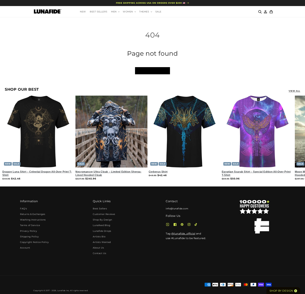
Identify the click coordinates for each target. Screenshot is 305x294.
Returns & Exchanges (32, 214)
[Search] (260, 11)
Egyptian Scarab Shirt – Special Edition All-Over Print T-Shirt (256, 173)
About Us (98, 247)
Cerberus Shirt (158, 171)
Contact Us (99, 253)
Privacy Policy (28, 231)
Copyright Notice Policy (34, 242)
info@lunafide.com (177, 208)
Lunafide (61, 290)
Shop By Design (102, 219)
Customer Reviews (104, 214)
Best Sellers (100, 208)
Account (25, 247)
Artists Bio (99, 236)
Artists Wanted (102, 242)
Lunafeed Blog (101, 225)
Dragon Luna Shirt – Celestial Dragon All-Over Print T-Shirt (37, 173)
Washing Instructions (33, 219)
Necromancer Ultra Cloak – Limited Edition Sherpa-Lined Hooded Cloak (108, 173)
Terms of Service (30, 225)
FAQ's (23, 208)
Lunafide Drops (102, 231)
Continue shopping (152, 70)
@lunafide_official (183, 233)
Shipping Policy (29, 236)
